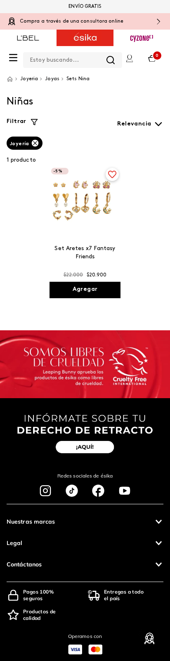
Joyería (19, 143)
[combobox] (72, 58)
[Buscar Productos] (111, 60)
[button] (85, 521)
